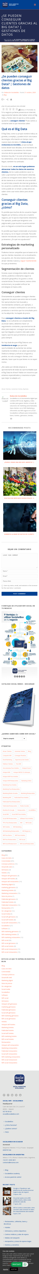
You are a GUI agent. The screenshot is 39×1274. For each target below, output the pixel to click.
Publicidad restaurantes (10, 806)
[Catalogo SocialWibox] (19, 707)
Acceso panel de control (13, 1177)
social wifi (6, 814)
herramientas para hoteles (11, 768)
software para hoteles (26, 818)
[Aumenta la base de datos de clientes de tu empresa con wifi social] (19, 517)
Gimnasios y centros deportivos (15, 1231)
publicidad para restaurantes (11, 802)
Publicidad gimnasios (9, 899)
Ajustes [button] (5, 1269)
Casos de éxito (7, 858)
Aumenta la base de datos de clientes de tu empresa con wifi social (20, 534)
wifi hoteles (6, 827)
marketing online (26, 781)
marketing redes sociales (10, 793)
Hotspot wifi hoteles (8, 879)
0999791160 (7, 1150)
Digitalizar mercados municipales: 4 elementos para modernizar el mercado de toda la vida (20, 498)
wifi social (22, 839)
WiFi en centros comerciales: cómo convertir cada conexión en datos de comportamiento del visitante (24, 1209)
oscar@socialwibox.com (11, 1114)
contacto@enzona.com (11, 1162)
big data (25, 389)
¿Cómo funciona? (11, 1125)
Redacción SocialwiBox (11, 92)
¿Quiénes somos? (11, 1129)
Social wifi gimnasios (8, 917)
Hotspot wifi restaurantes (10, 882)
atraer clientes (6, 389)
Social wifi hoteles (8, 920)
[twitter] (16, 1095)
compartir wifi (7, 755)
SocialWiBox (32, 810)
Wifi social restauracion (10, 844)
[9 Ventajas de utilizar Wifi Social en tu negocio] (19, 644)
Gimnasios (5, 870)
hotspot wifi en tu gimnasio (21, 772)
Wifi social (5, 940)
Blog (5, 95)
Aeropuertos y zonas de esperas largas (18, 1241)
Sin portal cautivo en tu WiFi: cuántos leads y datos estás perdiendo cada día (22, 1200)
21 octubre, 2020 (30, 92)
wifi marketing (17, 827)
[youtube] (20, 1095)
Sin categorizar (7, 911)
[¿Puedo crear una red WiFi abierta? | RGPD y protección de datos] (19, 445)
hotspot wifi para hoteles (10, 776)
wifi (21, 823)
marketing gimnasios (9, 887)
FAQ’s (7, 1132)
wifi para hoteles (20, 835)
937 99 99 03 (7, 1112)
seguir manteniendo (28, 261)
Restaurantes (21, 810)
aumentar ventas (17, 389)
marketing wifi (7, 797)
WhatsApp (16, 1264)
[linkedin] (12, 1095)
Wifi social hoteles (8, 946)
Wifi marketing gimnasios (10, 931)
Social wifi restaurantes (10, 818)
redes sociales (24, 806)
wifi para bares (7, 835)
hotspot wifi (6, 772)
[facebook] (4, 1095)
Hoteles (4, 873)
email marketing (7, 760)
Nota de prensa (7, 896)
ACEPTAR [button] (14, 1269)
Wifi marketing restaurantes (11, 831)
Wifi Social (8, 39)
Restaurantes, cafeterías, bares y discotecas (15, 1222)
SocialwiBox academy (12, 1173)
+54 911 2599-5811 (9, 1160)
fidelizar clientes (8, 764)
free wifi (18, 764)
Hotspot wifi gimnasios (9, 876)
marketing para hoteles (10, 785)
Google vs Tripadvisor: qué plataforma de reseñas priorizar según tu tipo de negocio (23, 1190)
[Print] (12, 99)
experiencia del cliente (22, 760)
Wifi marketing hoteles (9, 934)
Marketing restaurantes (28, 793)
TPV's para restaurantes (10, 823)
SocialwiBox (6, 926)
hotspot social (26, 768)
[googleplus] (8, 1095)
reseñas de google (8, 810)
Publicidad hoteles (8, 902)
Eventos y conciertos (12, 1245)
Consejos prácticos (8, 864)
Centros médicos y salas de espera (16, 1234)
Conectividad (6, 861)
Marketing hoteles (8, 890)
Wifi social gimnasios (9, 943)
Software (5, 929)
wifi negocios (26, 831)
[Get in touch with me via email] (11, 419)
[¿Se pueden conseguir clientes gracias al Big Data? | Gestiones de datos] (19, 58)
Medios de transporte (12, 1238)
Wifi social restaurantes (27, 844)
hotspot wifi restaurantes (10, 781)
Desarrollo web (7, 867)
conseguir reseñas (20, 755)
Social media (6, 914)
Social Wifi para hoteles (19, 814)
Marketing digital (7, 884)
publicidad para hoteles (21, 797)
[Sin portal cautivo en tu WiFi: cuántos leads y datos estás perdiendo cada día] (7, 1201)
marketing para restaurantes (11, 789)
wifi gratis (29, 823)
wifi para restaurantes (9, 839)
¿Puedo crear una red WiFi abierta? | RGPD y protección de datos (20, 462)
